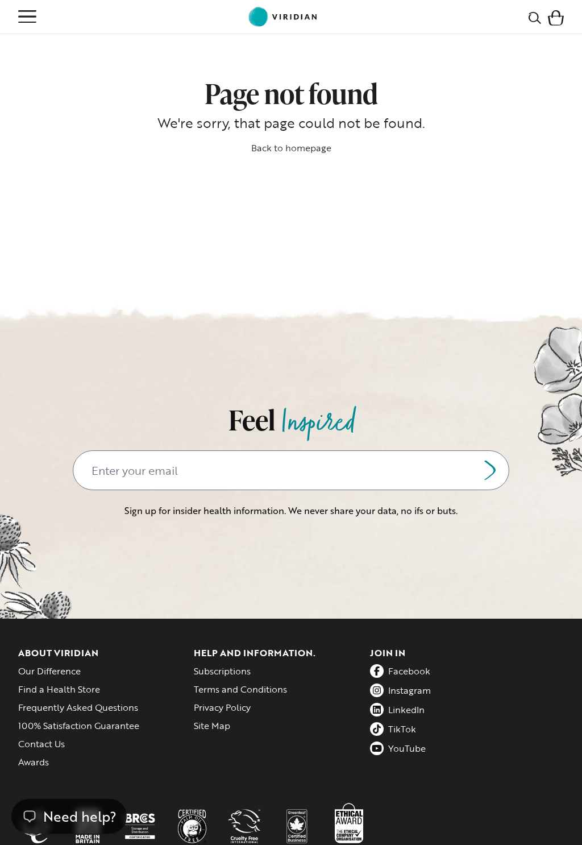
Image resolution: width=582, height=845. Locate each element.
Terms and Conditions (240, 689)
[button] (556, 17)
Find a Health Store (59, 689)
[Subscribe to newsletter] (490, 470)
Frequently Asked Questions (78, 707)
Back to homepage (291, 148)
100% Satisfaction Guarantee (78, 725)
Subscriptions (222, 671)
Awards (33, 762)
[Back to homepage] (282, 17)
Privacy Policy (222, 707)
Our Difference (49, 671)
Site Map (212, 725)
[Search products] (535, 17)
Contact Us (41, 744)
